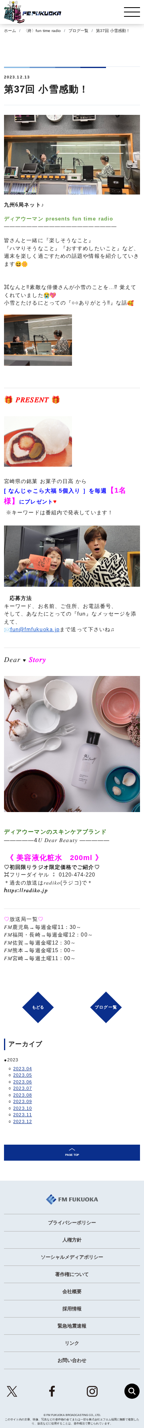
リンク (72, 1343)
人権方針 (72, 1240)
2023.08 (22, 1095)
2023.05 (22, 1075)
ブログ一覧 (78, 30)
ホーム (10, 30)
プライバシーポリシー (72, 1222)
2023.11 (22, 1114)
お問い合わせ (72, 1360)
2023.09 (22, 1101)
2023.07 (22, 1088)
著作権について (72, 1274)
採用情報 (72, 1309)
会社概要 (72, 1291)
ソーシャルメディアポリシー (72, 1257)
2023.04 (22, 1068)
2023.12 (22, 1121)
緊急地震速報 (72, 1326)
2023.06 (22, 1081)
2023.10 (22, 1108)
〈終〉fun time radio (42, 30)
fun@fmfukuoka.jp (35, 629)
